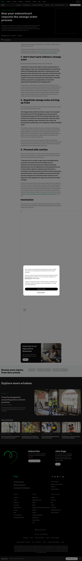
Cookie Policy (28, 278)
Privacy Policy (36, 278)
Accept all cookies (41, 289)
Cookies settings (41, 292)
